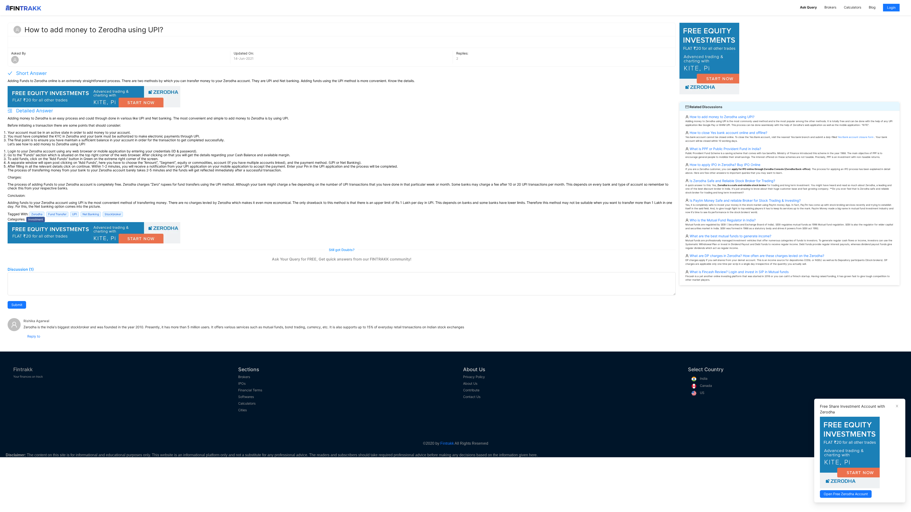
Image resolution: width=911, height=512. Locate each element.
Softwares (246, 397)
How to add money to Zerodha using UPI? (721, 117)
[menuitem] (808, 7)
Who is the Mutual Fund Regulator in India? (722, 220)
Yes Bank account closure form (856, 137)
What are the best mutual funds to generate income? (730, 236)
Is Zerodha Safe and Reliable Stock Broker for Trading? (732, 181)
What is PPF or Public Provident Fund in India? (725, 149)
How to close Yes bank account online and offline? (728, 133)
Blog (872, 7)
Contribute (471, 390)
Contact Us (471, 397)
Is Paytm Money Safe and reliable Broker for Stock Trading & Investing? (745, 200)
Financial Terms (250, 390)
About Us (470, 383)
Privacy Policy (474, 377)
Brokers (244, 377)
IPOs (242, 383)
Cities (242, 410)
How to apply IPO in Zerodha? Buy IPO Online (724, 165)
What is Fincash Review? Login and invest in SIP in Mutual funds (739, 272)
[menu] (850, 7)
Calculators (247, 403)
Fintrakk (23, 369)
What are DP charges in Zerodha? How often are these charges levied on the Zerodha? (756, 256)
